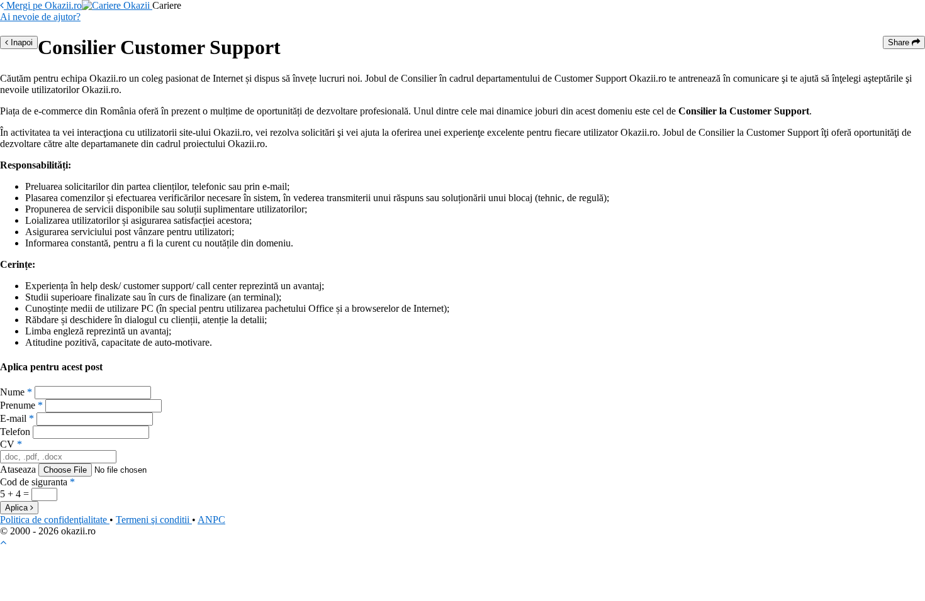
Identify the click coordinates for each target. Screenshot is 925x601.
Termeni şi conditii (154, 519)
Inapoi (20, 42)
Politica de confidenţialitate (54, 519)
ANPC (211, 519)
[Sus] (3, 542)
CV (11, 444)
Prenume (21, 405)
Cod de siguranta (37, 482)
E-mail (17, 418)
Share (900, 42)
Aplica (17, 507)
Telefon (15, 431)
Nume (16, 392)
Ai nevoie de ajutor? (40, 16)
